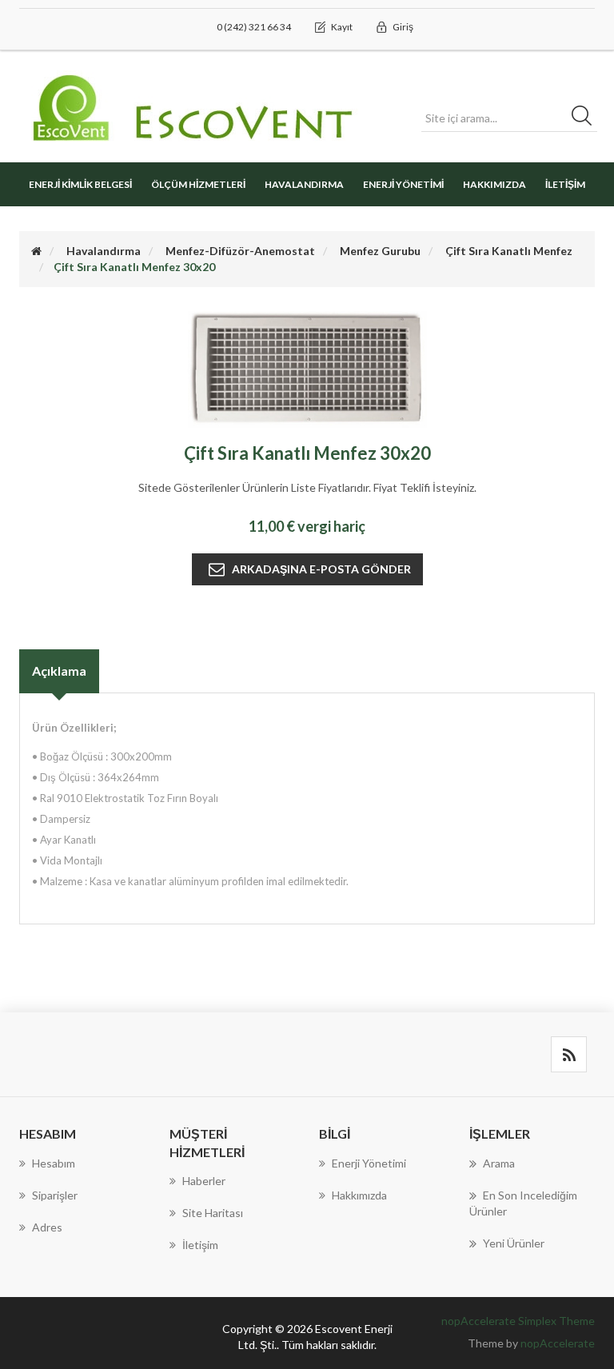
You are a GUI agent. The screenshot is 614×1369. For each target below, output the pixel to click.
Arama (499, 1163)
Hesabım (53, 1163)
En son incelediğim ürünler (523, 1203)
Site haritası (212, 1212)
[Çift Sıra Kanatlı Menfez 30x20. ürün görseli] (307, 368)
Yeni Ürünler (513, 1243)
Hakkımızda (494, 184)
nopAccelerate (557, 1343)
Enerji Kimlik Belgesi (80, 184)
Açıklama (59, 670)
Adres (47, 1227)
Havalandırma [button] (304, 184)
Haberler (203, 1180)
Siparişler (55, 1195)
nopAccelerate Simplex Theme (518, 1320)
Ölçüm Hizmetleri (198, 184)
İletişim (565, 184)
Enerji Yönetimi (403, 184)
